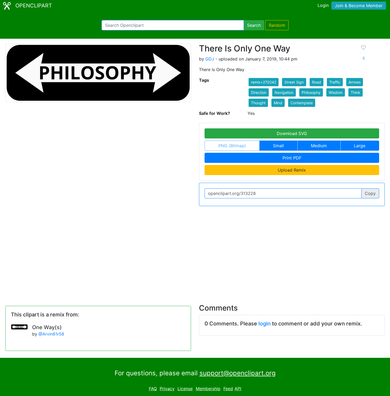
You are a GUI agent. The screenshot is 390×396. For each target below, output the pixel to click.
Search (254, 25)
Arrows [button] (355, 82)
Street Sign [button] (294, 82)
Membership (208, 388)
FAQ (153, 388)
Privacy (167, 388)
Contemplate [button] (302, 103)
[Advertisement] (195, 252)
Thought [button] (258, 103)
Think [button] (355, 92)
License (185, 388)
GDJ (209, 59)
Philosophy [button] (311, 92)
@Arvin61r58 (51, 334)
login (264, 323)
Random (277, 25)
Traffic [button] (334, 82)
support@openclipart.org (238, 373)
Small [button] (278, 145)
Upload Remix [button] (292, 170)
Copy (370, 193)
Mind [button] (278, 103)
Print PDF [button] (292, 157)
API (238, 388)
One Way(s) (47, 327)
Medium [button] (319, 145)
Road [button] (316, 82)
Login (323, 5)
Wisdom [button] (336, 92)
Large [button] (359, 145)
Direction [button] (258, 92)
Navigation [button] (284, 92)
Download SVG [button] (292, 133)
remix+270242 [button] (263, 82)
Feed (228, 388)
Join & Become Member (359, 5)
